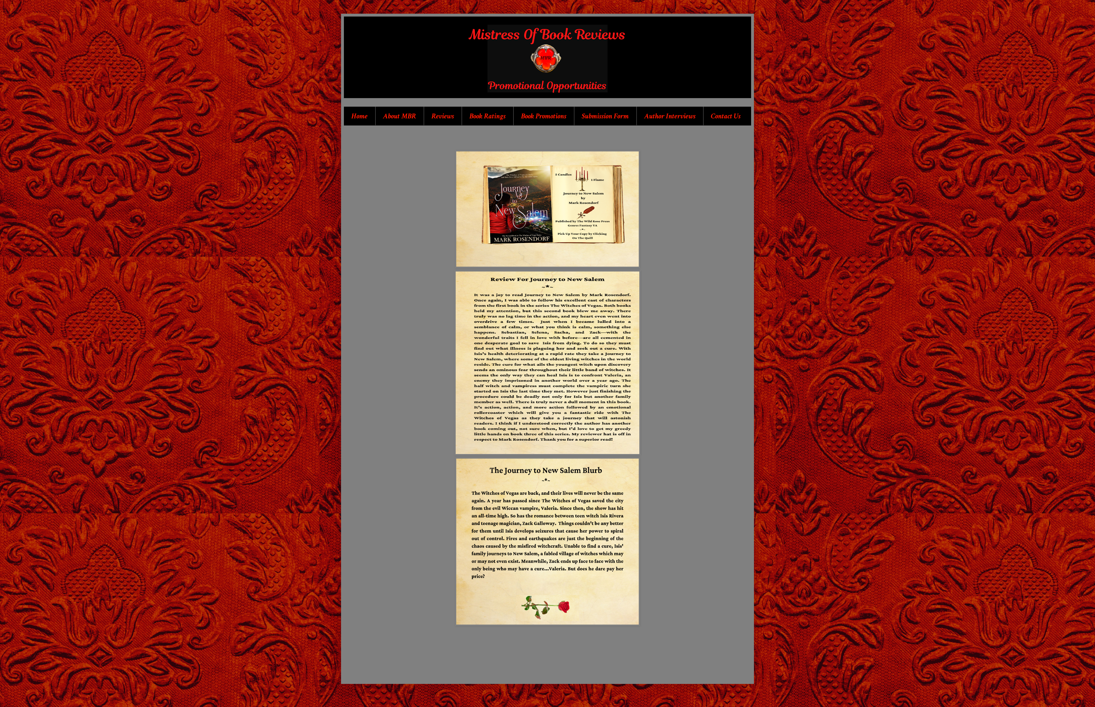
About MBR (399, 116)
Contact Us (726, 116)
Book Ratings (487, 116)
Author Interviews (669, 116)
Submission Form (605, 116)
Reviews (442, 116)
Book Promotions (543, 116)
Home (359, 116)
